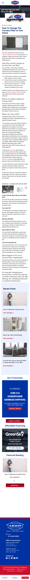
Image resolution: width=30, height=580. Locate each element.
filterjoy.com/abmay (7, 159)
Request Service (15, 408)
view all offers (14, 421)
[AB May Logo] (15, 2)
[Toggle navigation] (3, 2)
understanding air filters (14, 92)
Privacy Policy (21, 569)
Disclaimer (12, 569)
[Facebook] (7, 558)
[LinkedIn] (12, 558)
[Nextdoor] (17, 558)
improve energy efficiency (9, 54)
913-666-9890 (13, 536)
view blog (14, 485)
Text (5, 577)
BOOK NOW (25, 577)
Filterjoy (13, 150)
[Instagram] (9, 558)
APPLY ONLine (16, 448)
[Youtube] (14, 558)
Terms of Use (11, 571)
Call (16, 577)
